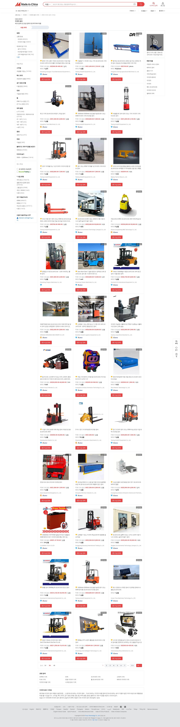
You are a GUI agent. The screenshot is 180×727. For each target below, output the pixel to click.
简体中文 (38, 709)
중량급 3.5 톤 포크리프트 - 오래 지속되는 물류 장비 (55, 272)
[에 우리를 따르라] (125, 706)
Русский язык (95, 709)
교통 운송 (20, 36)
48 (54, 665)
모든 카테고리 (22, 11)
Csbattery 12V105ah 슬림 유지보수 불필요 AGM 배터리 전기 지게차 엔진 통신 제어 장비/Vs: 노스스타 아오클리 (55, 536)
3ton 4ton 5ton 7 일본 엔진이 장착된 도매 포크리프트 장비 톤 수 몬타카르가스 (90, 272)
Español (65, 709)
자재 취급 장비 (151, 74)
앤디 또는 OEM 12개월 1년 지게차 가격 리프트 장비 (90, 167)
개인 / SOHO (23, 190)
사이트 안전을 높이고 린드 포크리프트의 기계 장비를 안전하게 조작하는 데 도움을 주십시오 (126, 641)
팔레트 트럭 (150, 93)
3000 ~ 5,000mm (25, 157)
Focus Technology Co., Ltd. (92, 715)
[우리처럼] (121, 706)
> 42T (20, 127)
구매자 (131, 11)
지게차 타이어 (151, 90)
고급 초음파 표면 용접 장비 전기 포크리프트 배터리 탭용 (126, 483)
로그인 (163, 5)
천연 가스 (22, 135)
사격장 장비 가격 (70, 682)
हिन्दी (123, 709)
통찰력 (116, 706)
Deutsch (72, 709)
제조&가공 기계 (22, 46)
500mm (22, 150)
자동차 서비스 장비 (153, 64)
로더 (22, 49)
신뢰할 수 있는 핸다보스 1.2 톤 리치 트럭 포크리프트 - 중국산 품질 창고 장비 (90, 325)
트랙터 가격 (43, 677)
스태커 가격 (120, 677)
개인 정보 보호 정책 (81, 706)
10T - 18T (22, 122)
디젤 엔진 (22, 86)
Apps (152, 11)
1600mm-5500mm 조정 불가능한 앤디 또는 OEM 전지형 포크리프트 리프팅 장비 (90, 588)
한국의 (103, 709)
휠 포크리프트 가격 (97, 679)
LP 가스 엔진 (23, 104)
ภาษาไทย (128, 709)
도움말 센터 (57, 706)
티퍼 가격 (42, 679)
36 (50, 665)
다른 (18, 57)
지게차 (149, 80)
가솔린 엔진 (22, 94)
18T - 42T (22, 125)
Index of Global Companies (119, 711)
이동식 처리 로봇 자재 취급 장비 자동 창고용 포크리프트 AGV (55, 430)
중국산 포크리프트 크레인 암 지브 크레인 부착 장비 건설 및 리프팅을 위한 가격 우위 (126, 62)
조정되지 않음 (23, 79)
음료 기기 (150, 71)
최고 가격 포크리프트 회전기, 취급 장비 (52, 113)
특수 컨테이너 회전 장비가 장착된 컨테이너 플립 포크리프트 (126, 588)
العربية (109, 709)
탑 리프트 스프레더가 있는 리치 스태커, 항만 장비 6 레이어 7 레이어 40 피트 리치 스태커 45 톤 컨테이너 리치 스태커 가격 (55, 378)
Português (80, 709)
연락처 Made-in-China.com (96, 706)
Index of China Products (102, 711)
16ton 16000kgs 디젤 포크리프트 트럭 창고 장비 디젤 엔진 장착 (126, 272)
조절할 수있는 (24, 71)
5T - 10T (22, 119)
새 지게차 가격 (95, 677)
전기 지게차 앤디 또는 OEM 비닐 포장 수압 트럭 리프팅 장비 (126, 430)
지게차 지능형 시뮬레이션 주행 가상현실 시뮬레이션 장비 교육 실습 (126, 325)
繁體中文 (45, 709)
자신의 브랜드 (24, 206)
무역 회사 (23, 180)
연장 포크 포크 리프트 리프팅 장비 (51, 482)
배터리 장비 (150, 67)
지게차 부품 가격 (44, 682)
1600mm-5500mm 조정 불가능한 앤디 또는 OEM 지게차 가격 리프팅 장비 (90, 115)
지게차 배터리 (151, 77)
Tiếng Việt (142, 709)
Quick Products (72, 711)
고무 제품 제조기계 (26, 54)
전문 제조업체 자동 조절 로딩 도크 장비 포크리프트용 (126, 378)
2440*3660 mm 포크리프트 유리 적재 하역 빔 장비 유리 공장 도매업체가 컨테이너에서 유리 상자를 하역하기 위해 (55, 325)
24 (45, 665)
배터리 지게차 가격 (123, 679)
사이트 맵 (109, 706)
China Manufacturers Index (85, 711)
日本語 (52, 709)
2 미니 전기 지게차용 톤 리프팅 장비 (87, 429)
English (32, 709)
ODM (21, 200)
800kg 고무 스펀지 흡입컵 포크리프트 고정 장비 (90, 641)
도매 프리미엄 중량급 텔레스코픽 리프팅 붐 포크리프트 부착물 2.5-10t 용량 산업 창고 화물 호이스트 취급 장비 (126, 167)
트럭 (66, 677)
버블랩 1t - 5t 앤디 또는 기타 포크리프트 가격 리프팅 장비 (90, 62)
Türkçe (135, 709)
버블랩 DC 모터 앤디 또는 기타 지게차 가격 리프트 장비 (125, 115)
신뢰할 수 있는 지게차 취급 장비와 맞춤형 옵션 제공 (90, 536)
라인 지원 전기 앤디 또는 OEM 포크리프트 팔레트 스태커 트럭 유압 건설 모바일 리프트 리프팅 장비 (55, 220)
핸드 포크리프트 (152, 87)
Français (58, 709)
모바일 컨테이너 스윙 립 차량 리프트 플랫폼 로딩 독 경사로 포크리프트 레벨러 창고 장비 (90, 483)
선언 (64, 706)
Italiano (87, 709)
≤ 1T (20, 112)
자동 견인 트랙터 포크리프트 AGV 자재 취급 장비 (126, 220)
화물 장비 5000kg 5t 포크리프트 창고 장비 (55, 587)
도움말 (143, 11)
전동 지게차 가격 (70, 679)
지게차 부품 (24, 42)
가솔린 (21, 142)
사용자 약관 (71, 706)
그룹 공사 (22, 187)
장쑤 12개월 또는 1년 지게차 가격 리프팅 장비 (55, 167)
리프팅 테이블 (25, 52)
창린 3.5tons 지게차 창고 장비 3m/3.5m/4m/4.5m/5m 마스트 (51, 641)
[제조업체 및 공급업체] (26, 4)
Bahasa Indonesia (153, 709)
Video (69, 33)
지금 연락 (47, 79)
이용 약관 (95, 720)
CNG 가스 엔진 (23, 101)
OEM (21, 203)
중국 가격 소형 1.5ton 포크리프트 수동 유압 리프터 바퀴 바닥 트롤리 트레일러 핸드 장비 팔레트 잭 (55, 62)
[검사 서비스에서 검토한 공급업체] (26, 169)
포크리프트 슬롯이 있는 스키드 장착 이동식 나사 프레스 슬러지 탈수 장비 (126, 536)
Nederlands (116, 709)
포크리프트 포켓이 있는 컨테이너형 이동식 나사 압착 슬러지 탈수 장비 (90, 220)
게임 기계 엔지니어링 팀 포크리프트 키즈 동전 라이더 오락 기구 (90, 378)
